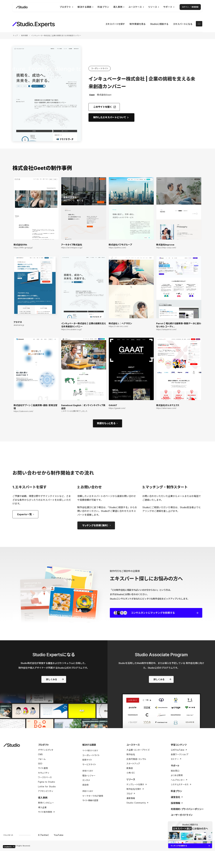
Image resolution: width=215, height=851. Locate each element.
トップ (15, 35)
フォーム (42, 759)
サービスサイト (89, 764)
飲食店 (130, 768)
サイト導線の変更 (90, 800)
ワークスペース (45, 777)
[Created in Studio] (9, 846)
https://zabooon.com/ (23, 411)
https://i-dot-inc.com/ (118, 326)
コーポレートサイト (91, 755)
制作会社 (131, 754)
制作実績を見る (138, 24)
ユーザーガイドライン (182, 814)
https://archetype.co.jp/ (71, 248)
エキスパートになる (182, 24)
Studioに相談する (159, 24)
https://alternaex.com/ (166, 408)
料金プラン (176, 791)
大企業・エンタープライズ (138, 750)
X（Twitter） (43, 835)
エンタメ (86, 780)
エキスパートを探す (115, 24)
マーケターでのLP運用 (92, 796)
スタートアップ (133, 763)
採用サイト (87, 760)
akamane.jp (19, 325)
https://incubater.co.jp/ (71, 329)
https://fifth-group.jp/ (23, 248)
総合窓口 (175, 770)
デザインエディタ (45, 750)
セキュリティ (43, 773)
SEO (40, 763)
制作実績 (24, 35)
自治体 (85, 784)
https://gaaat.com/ (117, 408)
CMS (40, 754)
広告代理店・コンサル (136, 759)
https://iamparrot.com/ (166, 329)
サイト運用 (43, 768)
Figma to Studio (46, 782)
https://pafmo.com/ (117, 248)
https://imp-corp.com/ (166, 248)
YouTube (58, 835)
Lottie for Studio (47, 786)
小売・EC (131, 773)
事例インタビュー (46, 802)
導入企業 (42, 807)
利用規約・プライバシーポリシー (187, 809)
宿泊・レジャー (89, 775)
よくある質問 (177, 775)
